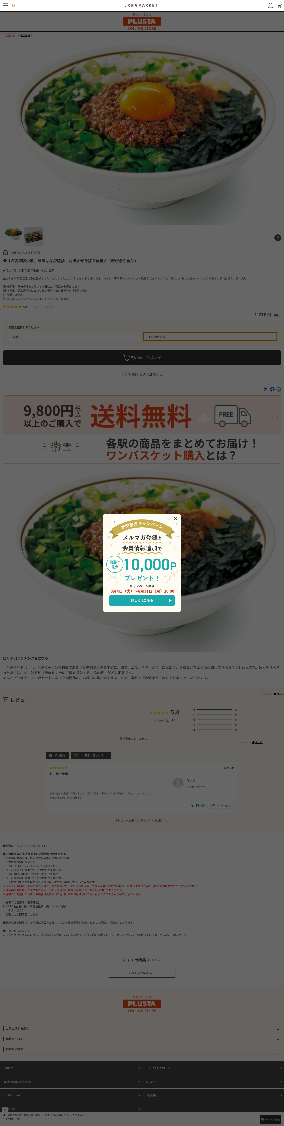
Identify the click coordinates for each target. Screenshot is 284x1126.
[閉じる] (176, 518)
